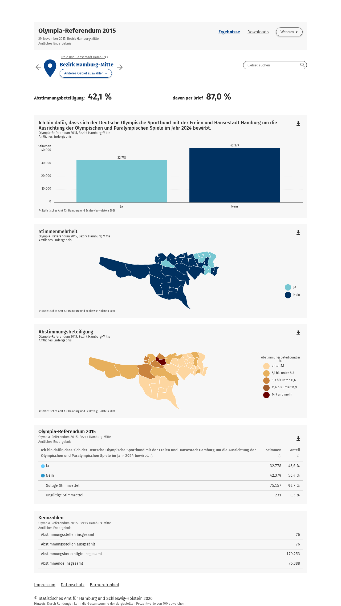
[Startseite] (170, 11)
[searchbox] (275, 65)
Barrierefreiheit (104, 584)
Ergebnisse (229, 31)
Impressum (44, 584)
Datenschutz (72, 584)
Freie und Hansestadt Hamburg (83, 57)
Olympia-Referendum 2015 (77, 30)
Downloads (258, 31)
